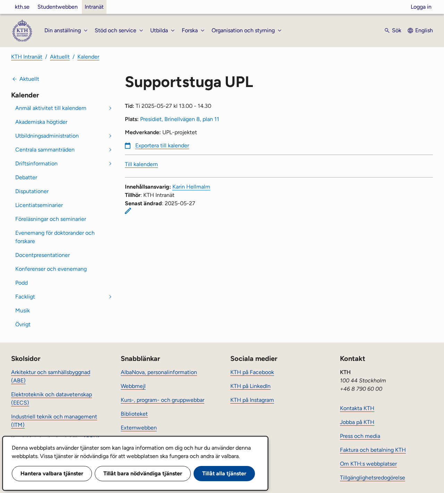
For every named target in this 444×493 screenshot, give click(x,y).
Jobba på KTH (357, 422)
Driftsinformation (36, 163)
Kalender (88, 56)
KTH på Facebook (252, 372)
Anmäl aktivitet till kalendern (50, 108)
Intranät (94, 6)
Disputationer (32, 191)
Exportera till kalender (162, 145)
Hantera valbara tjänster (51, 473)
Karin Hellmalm (191, 186)
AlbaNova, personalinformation (159, 372)
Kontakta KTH (357, 408)
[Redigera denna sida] (128, 211)
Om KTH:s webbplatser (368, 463)
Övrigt (23, 324)
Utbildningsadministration (47, 135)
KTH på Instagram (252, 400)
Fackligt (25, 296)
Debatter (26, 177)
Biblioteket (134, 413)
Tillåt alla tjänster (224, 473)
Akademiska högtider (41, 122)
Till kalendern (141, 164)
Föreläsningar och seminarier (50, 219)
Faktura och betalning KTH (373, 450)
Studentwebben (57, 6)
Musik (22, 310)
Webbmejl (133, 386)
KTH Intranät (26, 56)
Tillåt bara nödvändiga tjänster (142, 473)
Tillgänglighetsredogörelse (372, 477)
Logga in (421, 6)
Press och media (360, 436)
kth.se (22, 6)
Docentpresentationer (42, 255)
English (424, 30)
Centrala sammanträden (45, 149)
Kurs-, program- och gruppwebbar (162, 400)
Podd (21, 282)
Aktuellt (60, 56)
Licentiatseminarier (39, 205)
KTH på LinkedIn (250, 386)
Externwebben (139, 427)
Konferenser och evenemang (51, 269)
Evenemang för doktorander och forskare (55, 237)
